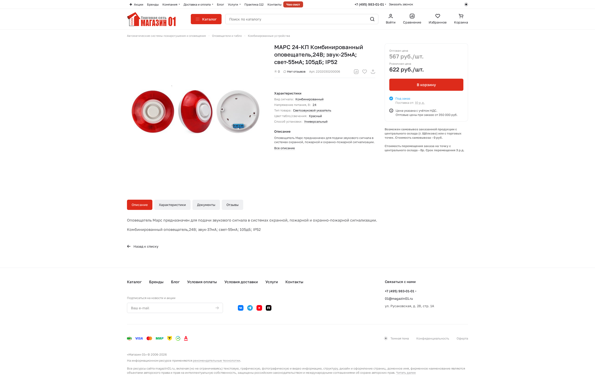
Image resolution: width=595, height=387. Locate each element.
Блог (175, 281)
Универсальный (316, 121)
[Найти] (372, 19)
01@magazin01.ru (399, 298)
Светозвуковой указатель (312, 110)
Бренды (156, 281)
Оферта (462, 338)
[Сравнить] (356, 71)
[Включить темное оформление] (466, 4)
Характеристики (172, 205)
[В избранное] (364, 71)
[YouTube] (259, 308)
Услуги (271, 281)
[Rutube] (268, 308)
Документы (206, 205)
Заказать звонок (401, 4)
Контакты (294, 281)
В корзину (426, 84)
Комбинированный (309, 99)
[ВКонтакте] (240, 308)
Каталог (134, 281)
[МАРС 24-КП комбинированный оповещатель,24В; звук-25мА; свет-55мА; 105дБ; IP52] (196, 112)
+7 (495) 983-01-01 (369, 4)
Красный (315, 116)
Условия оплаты (202, 281)
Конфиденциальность (432, 338)
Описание (140, 205)
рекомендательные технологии (216, 360)
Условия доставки (241, 281)
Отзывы (232, 205)
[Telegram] (250, 308)
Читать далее (406, 372)
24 (314, 105)
